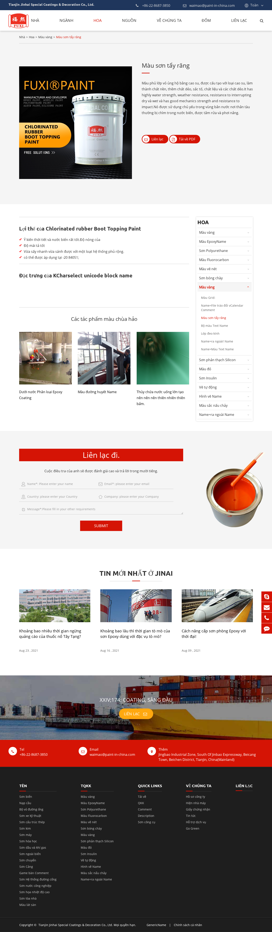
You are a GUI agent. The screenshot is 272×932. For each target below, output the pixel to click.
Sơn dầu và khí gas (32, 847)
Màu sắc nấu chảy (213, 405)
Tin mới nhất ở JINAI (136, 573)
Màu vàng (45, 37)
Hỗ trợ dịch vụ (196, 822)
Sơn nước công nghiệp (35, 886)
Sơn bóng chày (211, 278)
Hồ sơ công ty (195, 797)
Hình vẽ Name (210, 396)
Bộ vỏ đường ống (31, 809)
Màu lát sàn (27, 905)
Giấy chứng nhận (198, 809)
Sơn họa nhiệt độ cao (34, 892)
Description (146, 816)
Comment (145, 809)
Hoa (98, 20)
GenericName (156, 925)
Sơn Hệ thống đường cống (38, 879)
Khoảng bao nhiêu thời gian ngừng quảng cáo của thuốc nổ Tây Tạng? (50, 633)
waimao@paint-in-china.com (212, 5)
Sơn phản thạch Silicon (217, 360)
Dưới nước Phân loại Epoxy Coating (40, 395)
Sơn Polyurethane (213, 250)
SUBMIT (101, 525)
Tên (23, 785)
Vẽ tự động (208, 387)
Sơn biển (25, 797)
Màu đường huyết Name (97, 392)
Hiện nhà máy (196, 803)
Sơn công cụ (146, 822)
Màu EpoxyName (212, 241)
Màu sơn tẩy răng (68, 37)
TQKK (86, 785)
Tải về (142, 797)
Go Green (192, 828)
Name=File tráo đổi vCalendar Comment (222, 307)
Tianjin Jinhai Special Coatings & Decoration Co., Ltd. (75, 925)
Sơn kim (25, 828)
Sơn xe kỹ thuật (30, 816)
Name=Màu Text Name (217, 349)
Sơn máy (25, 835)
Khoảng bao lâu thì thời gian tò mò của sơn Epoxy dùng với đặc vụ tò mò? (135, 633)
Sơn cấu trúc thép (32, 822)
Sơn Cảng (26, 867)
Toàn (254, 5)
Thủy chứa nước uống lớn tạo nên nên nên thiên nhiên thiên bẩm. (161, 398)
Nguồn (129, 20)
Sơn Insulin (208, 378)
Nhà (35, 20)
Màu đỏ (205, 369)
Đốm (206, 20)
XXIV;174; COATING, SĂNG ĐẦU (136, 699)
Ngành (66, 20)
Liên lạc (239, 20)
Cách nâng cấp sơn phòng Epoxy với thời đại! (214, 633)
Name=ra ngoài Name (216, 414)
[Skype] (266, 596)
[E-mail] (266, 607)
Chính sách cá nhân (188, 925)
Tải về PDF (186, 139)
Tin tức (191, 816)
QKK (141, 803)
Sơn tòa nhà (28, 898)
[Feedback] (266, 628)
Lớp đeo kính (210, 333)
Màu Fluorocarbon (214, 259)
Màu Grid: (208, 298)
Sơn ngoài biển (30, 854)
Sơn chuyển (27, 860)
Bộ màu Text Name (214, 326)
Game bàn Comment (34, 873)
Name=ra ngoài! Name (217, 341)
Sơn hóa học (28, 841)
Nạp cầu (25, 803)
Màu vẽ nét (208, 269)
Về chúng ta (169, 20)
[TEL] (266, 618)
